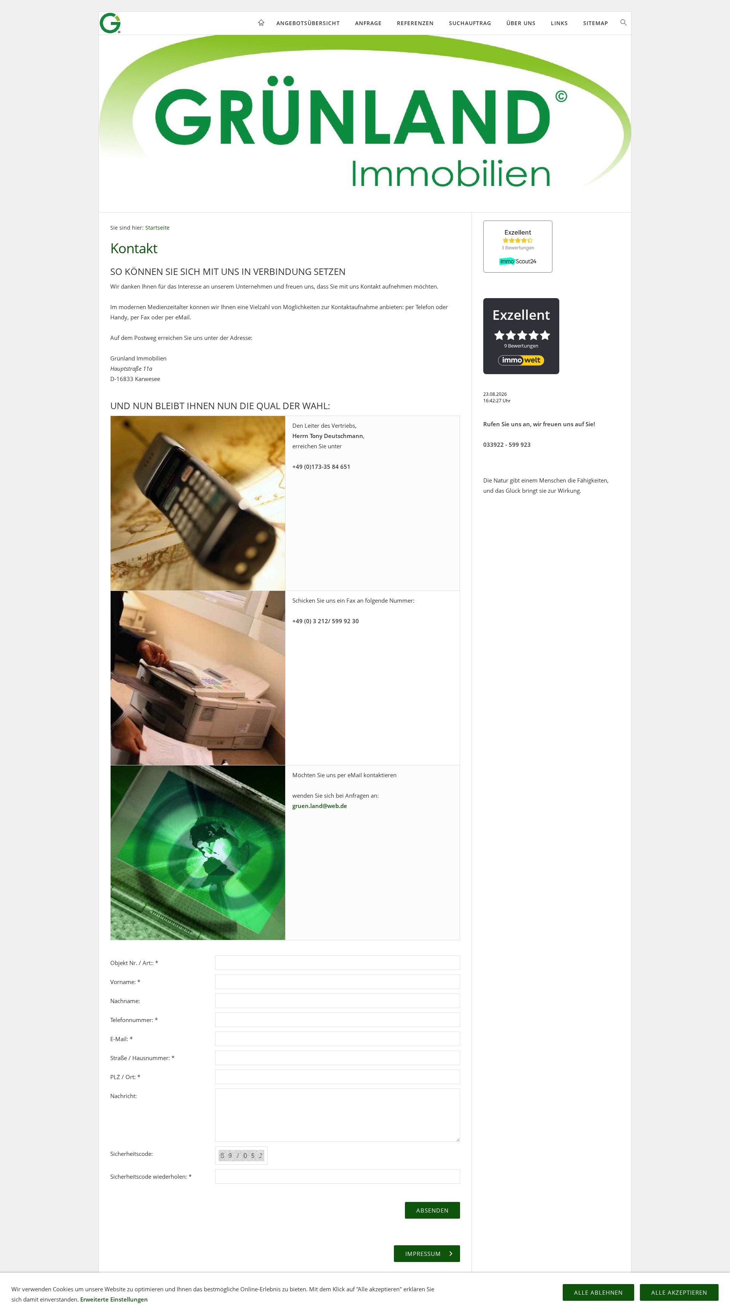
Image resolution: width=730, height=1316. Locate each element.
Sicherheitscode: (131, 1153)
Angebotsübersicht (308, 23)
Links (559, 23)
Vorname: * (125, 982)
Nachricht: (123, 1096)
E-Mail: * (121, 1039)
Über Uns (521, 23)
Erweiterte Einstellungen (114, 1299)
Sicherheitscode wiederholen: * (151, 1176)
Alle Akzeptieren (679, 1292)
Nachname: (125, 1001)
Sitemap (595, 23)
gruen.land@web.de (319, 806)
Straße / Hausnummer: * (142, 1058)
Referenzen (415, 23)
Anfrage (368, 23)
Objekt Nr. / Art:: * (134, 963)
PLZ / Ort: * (125, 1077)
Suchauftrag (470, 23)
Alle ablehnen (598, 1292)
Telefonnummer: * (134, 1020)
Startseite (157, 227)
